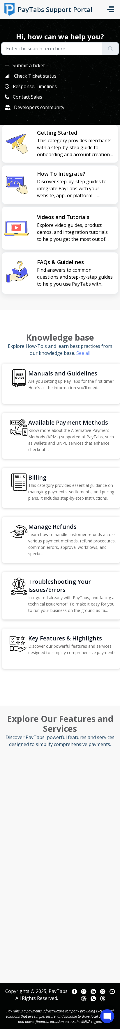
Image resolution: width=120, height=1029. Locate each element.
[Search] (110, 48)
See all (83, 353)
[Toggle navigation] (111, 9)
